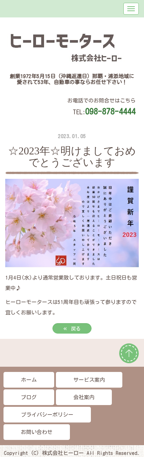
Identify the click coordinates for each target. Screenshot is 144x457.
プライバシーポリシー (47, 414)
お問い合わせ (36, 432)
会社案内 (83, 397)
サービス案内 (89, 379)
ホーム (29, 379)
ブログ (29, 397)
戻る (72, 328)
